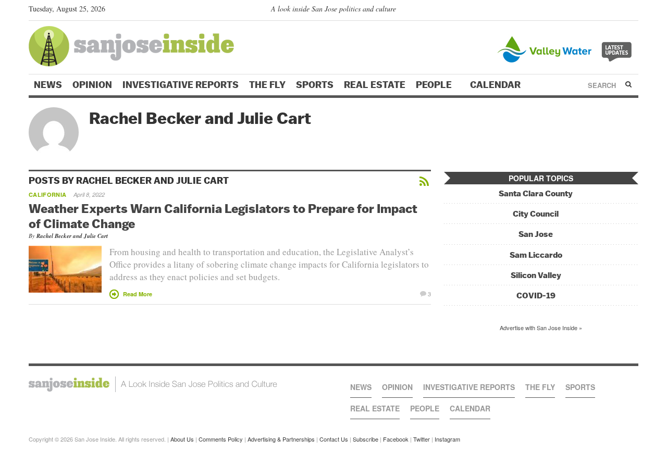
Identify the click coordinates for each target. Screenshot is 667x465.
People (435, 85)
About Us (182, 439)
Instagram (447, 439)
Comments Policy (221, 439)
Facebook (396, 439)
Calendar (496, 85)
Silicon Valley (536, 275)
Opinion (92, 85)
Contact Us (333, 439)
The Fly (267, 85)
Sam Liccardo (536, 255)
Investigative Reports (180, 85)
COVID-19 (535, 295)
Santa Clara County (536, 193)
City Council (536, 214)
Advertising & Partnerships (281, 439)
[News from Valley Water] (566, 48)
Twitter (421, 439)
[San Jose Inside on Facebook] (617, 11)
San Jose (535, 234)
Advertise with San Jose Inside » (541, 327)
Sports (315, 85)
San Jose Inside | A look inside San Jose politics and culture (153, 384)
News (48, 85)
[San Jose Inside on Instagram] (632, 11)
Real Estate (374, 85)
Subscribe (365, 439)
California (47, 194)
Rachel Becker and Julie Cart (72, 236)
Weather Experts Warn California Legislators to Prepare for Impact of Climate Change (223, 215)
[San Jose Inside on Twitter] (603, 11)
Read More (137, 294)
